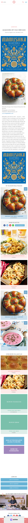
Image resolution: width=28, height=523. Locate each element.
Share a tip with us (14, 488)
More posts (14, 27)
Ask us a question (14, 483)
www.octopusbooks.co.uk (7, 113)
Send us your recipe (14, 479)
